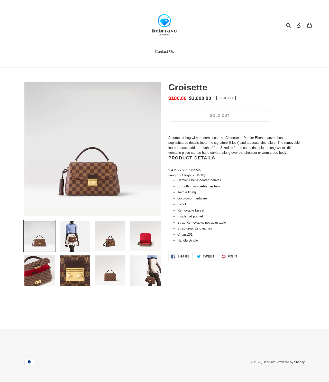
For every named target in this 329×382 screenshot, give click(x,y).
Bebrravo (269, 362)
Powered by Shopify (291, 362)
